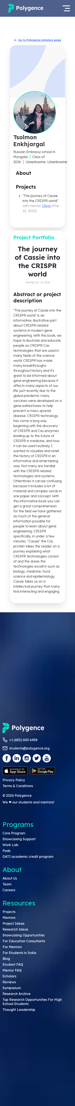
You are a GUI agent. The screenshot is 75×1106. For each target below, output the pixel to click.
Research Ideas (15, 929)
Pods (6, 851)
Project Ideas (13, 923)
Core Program (13, 833)
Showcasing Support (19, 839)
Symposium (11, 988)
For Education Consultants (23, 941)
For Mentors (12, 947)
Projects (8, 912)
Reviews (9, 982)
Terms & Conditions (17, 786)
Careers (8, 890)
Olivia (46, 206)
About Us (9, 878)
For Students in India (19, 953)
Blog (6, 958)
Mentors (8, 917)
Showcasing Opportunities (23, 935)
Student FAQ (12, 964)
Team (6, 884)
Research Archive (16, 994)
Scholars (9, 976)
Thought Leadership (18, 1010)
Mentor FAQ (12, 970)
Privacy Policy (13, 780)
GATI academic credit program (27, 856)
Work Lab (10, 845)
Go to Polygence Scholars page (39, 40)
